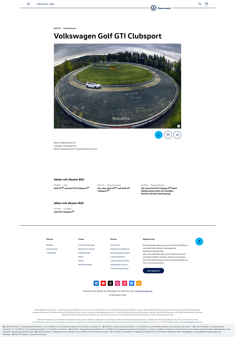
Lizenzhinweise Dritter (120, 260)
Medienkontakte (85, 264)
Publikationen (84, 253)
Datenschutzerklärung (120, 249)
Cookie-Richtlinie (118, 256)
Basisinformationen (86, 249)
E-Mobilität (51, 253)
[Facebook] (131, 283)
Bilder (80, 256)
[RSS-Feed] (138, 283)
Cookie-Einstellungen (120, 268)
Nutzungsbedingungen (120, 253)
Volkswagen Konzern (119, 264)
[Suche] (199, 4)
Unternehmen (52, 249)
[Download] (159, 135)
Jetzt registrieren (153, 271)
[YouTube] (103, 283)
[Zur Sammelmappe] (206, 4)
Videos (81, 260)
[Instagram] (117, 283)
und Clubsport (71, 188)
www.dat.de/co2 (189, 322)
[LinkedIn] (96, 283)
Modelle (49, 245)
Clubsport (64, 211)
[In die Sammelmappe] (168, 135)
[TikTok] (124, 283)
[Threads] (110, 283)
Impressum (115, 245)
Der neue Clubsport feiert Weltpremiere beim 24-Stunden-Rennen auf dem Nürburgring (159, 191)
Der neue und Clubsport (114, 189)
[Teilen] (177, 135)
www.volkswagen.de (143, 291)
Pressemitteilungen (86, 245)
